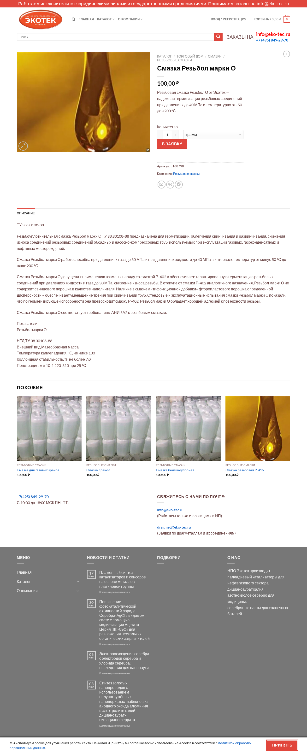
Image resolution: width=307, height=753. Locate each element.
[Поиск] (73, 19)
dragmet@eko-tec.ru (174, 527)
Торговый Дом (190, 56)
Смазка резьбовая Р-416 (244, 470)
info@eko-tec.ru (273, 3)
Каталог (104, 19)
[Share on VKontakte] (170, 184)
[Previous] (17, 441)
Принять (282, 745)
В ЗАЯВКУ (172, 144)
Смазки (215, 56)
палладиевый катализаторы (252, 577)
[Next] (290, 441)
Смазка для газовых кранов (38, 470)
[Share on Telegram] (179, 184)
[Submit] (218, 37)
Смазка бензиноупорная (175, 470)
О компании (129, 19)
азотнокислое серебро (247, 595)
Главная (86, 19)
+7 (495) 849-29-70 (272, 40)
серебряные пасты (244, 607)
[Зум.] (23, 146)
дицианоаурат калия (245, 589)
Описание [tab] (26, 213)
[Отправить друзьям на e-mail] (161, 184)
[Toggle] (78, 581)
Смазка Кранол (98, 470)
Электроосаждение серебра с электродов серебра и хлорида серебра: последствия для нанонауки (124, 660)
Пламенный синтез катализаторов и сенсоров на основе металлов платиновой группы (122, 579)
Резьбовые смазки (174, 60)
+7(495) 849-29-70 (33, 496)
